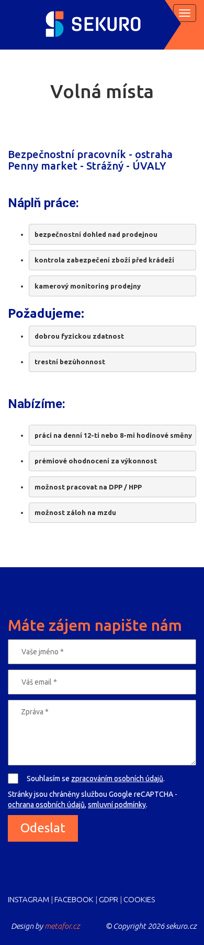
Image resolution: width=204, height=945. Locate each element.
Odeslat (42, 828)
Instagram (28, 899)
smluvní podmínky (117, 804)
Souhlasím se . (96, 778)
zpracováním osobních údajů (117, 778)
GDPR (108, 899)
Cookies (139, 899)
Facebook (74, 899)
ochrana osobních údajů (46, 804)
